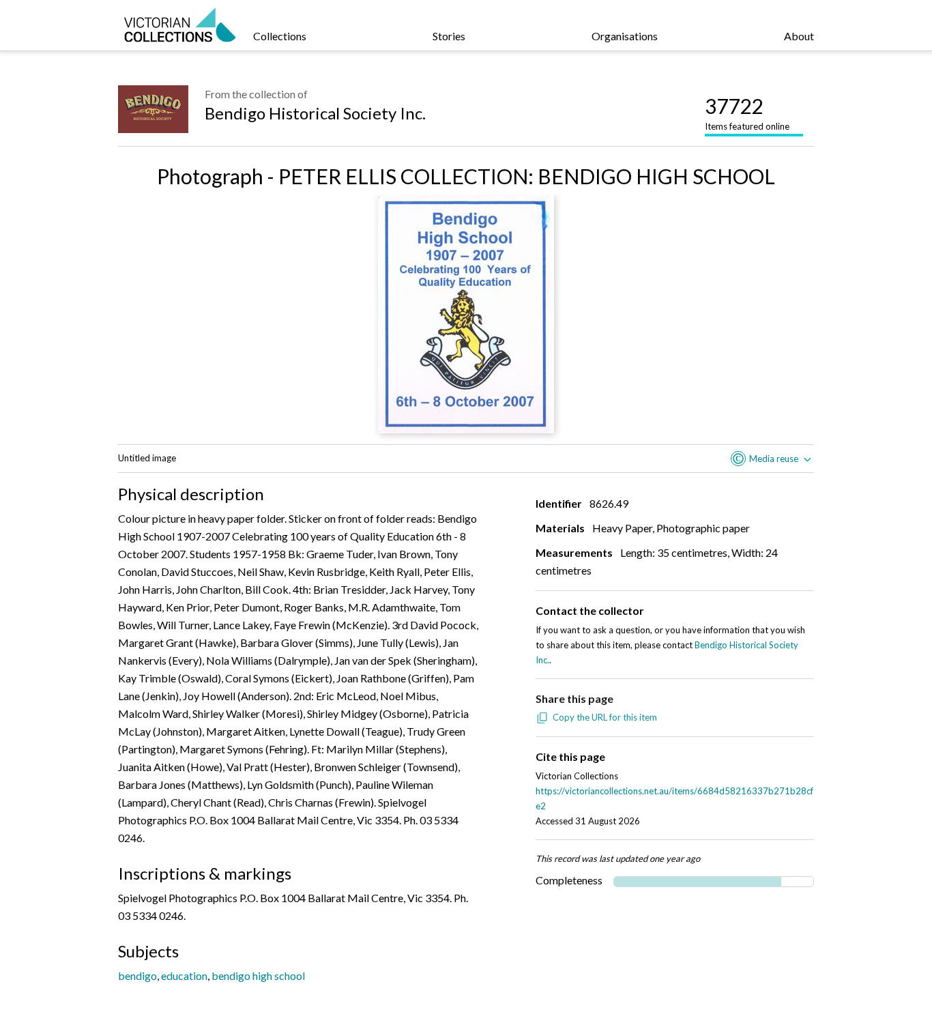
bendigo (137, 975)
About (799, 35)
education (184, 975)
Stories (449, 35)
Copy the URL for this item (605, 717)
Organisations (625, 35)
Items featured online (747, 112)
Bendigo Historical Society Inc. (315, 113)
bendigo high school (258, 975)
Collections (279, 35)
